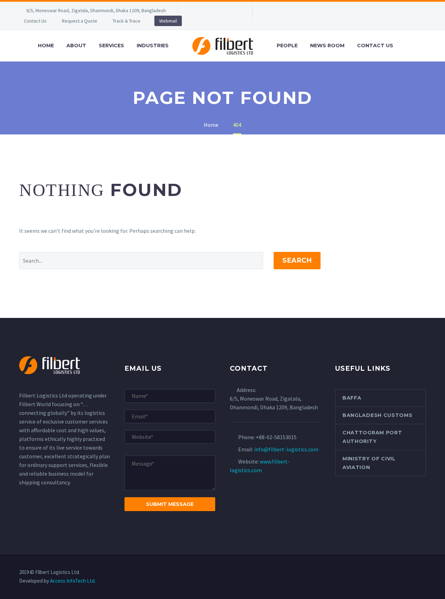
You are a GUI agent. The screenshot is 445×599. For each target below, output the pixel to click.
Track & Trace (126, 21)
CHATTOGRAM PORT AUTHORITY (372, 436)
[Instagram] (225, 10)
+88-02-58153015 (276, 437)
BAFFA (352, 398)
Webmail (168, 21)
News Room (327, 45)
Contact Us (35, 21)
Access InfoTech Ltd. (73, 580)
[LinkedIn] (204, 10)
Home (46, 45)
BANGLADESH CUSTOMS (377, 415)
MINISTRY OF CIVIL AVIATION (369, 463)
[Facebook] (193, 10)
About (76, 45)
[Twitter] (214, 10)
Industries (153, 45)
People (287, 45)
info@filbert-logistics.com (286, 449)
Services (111, 45)
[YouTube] (235, 10)
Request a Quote (79, 21)
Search (297, 260)
